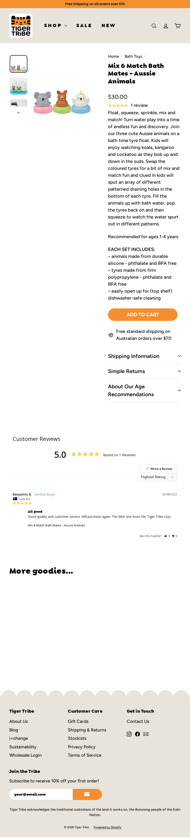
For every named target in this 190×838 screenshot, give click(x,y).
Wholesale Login (25, 755)
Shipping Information (133, 356)
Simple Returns (126, 371)
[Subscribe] (87, 794)
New (108, 25)
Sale (84, 25)
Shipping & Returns (87, 730)
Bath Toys (133, 56)
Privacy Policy (81, 746)
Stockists (77, 738)
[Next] (18, 111)
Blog (13, 730)
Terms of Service (84, 755)
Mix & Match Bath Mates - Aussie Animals (56, 525)
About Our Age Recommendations (131, 390)
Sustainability (22, 746)
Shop (53, 25)
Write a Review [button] (161, 469)
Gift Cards (78, 721)
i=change (18, 738)
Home (113, 56)
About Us (18, 721)
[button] (167, 536)
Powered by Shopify (107, 827)
